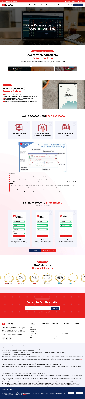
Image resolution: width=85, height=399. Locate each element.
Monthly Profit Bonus (77, 325)
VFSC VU (15, 1)
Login (71, 4)
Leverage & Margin (66, 329)
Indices (31, 335)
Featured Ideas (54, 334)
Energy (31, 337)
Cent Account (43, 329)
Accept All (79, 393)
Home (36, 21)
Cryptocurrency (33, 333)
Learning (53, 338)
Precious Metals (33, 329)
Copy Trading (54, 325)
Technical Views (55, 331)
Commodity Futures (33, 331)
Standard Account (44, 325)
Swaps (64, 327)
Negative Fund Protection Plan (65, 332)
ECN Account (43, 327)
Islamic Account (44, 331)
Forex (31, 327)
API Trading (54, 329)
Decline (71, 393)
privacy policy (25, 394)
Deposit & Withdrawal (67, 325)
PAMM (53, 327)
